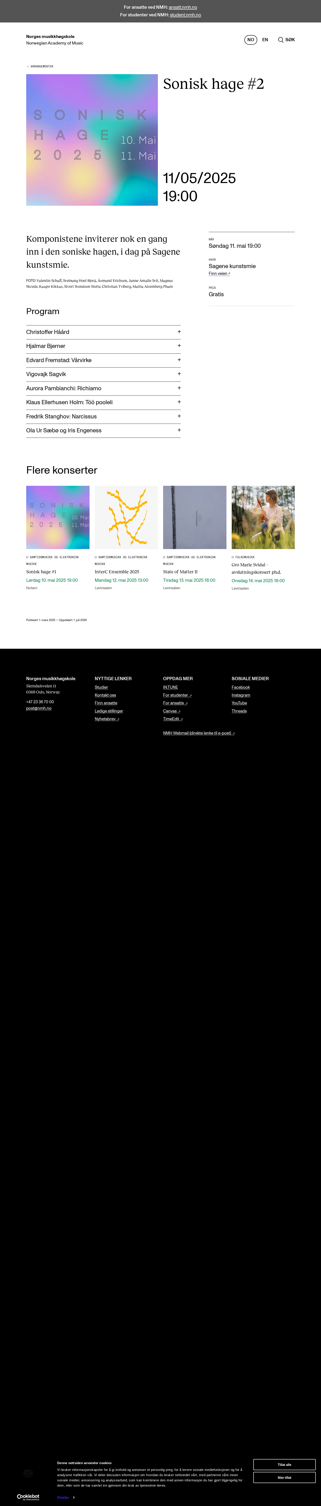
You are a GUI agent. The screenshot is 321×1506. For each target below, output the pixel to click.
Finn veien (218, 274)
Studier (101, 687)
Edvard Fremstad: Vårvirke (58, 360)
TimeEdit (171, 719)
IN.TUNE (170, 687)
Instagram (241, 695)
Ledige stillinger (109, 711)
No (250, 40)
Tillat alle (284, 1465)
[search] (286, 40)
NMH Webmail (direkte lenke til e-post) (197, 733)
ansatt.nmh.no (183, 7)
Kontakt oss (105, 695)
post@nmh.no (39, 708)
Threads (239, 711)
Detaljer (63, 1497)
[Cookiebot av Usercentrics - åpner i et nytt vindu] (28, 1497)
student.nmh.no (185, 15)
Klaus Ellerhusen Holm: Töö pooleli (69, 402)
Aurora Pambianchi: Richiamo (63, 388)
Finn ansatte (106, 703)
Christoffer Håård (47, 332)
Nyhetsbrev (105, 719)
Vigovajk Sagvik (46, 374)
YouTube (239, 703)
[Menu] (305, 40)
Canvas (170, 711)
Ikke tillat (284, 1477)
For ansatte (173, 703)
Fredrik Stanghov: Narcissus (61, 416)
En (265, 40)
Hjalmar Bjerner (45, 346)
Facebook (241, 687)
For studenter (175, 695)
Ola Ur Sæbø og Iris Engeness (64, 430)
